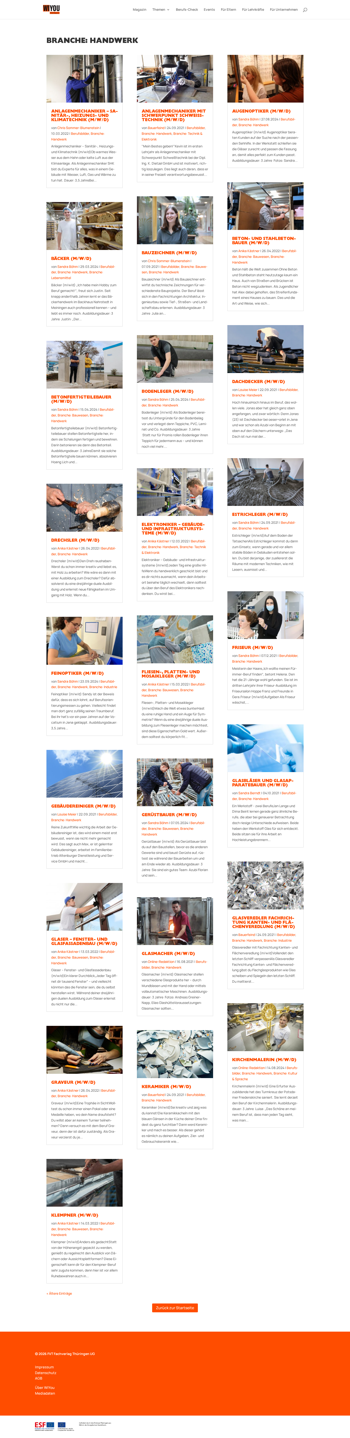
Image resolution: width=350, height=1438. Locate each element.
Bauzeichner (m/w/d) (169, 253)
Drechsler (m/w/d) (75, 541)
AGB (38, 1378)
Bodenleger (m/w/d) (167, 392)
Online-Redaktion (161, 961)
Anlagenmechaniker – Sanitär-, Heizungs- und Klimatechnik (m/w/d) (84, 116)
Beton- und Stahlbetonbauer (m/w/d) (264, 241)
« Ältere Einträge (59, 1293)
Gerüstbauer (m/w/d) (169, 815)
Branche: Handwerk (73, 272)
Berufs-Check (187, 10)
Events (209, 10)
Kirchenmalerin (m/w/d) (264, 1060)
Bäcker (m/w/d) (71, 259)
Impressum (44, 1367)
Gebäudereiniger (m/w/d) (83, 807)
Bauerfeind (156, 127)
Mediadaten (45, 1393)
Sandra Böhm (67, 266)
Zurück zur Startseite (175, 1307)
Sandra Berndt (249, 793)
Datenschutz (45, 1372)
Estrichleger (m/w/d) (260, 515)
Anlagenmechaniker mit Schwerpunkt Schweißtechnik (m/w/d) (174, 116)
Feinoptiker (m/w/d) (77, 674)
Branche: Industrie (103, 687)
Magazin (139, 10)
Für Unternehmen (284, 10)
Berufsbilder (80, 133)
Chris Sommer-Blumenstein (78, 127)
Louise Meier (66, 814)
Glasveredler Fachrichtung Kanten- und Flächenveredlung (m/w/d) (263, 923)
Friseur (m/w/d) (252, 648)
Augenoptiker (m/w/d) (261, 112)
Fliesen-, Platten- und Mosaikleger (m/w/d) (171, 674)
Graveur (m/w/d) (73, 1083)
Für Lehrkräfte (253, 10)
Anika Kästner (68, 548)
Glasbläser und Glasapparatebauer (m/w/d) (263, 783)
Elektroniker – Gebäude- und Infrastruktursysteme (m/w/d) (173, 529)
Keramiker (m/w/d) (166, 1087)
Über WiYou (45, 1387)
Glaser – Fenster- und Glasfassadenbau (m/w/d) (84, 942)
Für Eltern (228, 10)
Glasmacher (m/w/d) (168, 954)
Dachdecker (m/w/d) (258, 382)
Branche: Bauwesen (73, 415)
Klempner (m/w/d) (74, 1216)
